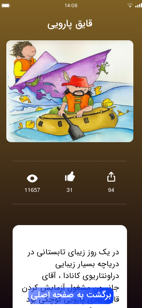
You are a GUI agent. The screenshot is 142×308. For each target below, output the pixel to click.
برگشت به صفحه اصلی (71, 295)
